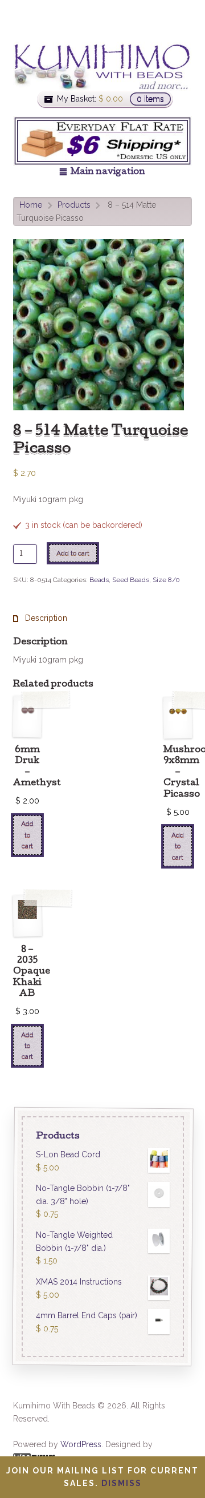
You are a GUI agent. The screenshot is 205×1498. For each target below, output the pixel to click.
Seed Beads (130, 580)
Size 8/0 (166, 580)
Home (30, 204)
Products (74, 204)
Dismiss (121, 1483)
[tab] (40, 618)
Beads (99, 580)
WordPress (80, 1444)
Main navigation (108, 172)
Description (45, 618)
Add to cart (72, 553)
